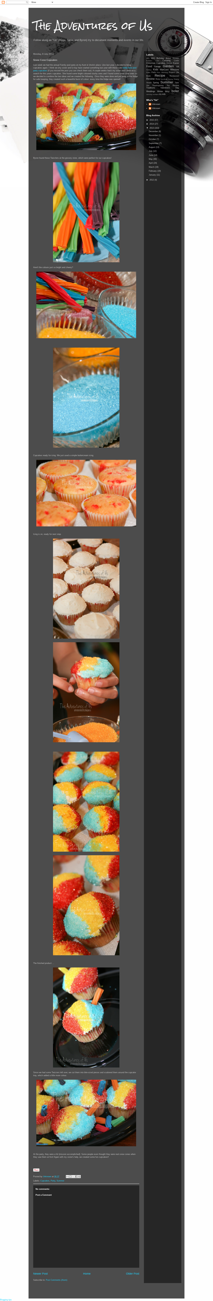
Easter (176, 63)
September (154, 143)
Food (149, 66)
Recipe (160, 75)
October (153, 139)
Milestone (174, 69)
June (151, 155)
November (154, 135)
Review (150, 79)
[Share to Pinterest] (79, 1176)
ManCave (164, 69)
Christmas (150, 63)
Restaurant (174, 76)
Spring (156, 82)
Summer (60, 1181)
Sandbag (164, 79)
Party (53, 1181)
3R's (147, 58)
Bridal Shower (172, 58)
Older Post (132, 1273)
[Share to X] (73, 1176)
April (151, 163)
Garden (168, 66)
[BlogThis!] (70, 1176)
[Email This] (67, 1176)
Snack (149, 83)
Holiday (149, 70)
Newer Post (40, 1273)
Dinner (169, 63)
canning (149, 94)
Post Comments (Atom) (56, 1280)
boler (175, 91)
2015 (152, 120)
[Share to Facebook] (76, 1176)
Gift (177, 66)
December (154, 131)
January (153, 175)
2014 (152, 124)
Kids (155, 69)
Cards (176, 61)
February (153, 171)
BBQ (153, 58)
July (151, 151)
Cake (157, 61)
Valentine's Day (169, 88)
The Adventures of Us (93, 26)
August (152, 147)
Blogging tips (6, 1299)
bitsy (167, 91)
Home (87, 1273)
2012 (152, 180)
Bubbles (149, 61)
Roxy (158, 79)
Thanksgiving (158, 85)
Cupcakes (44, 1181)
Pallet (148, 72)
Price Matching (162, 72)
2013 (152, 128)
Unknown (156, 104)
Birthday (160, 58)
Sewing (176, 79)
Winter (160, 91)
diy (160, 94)
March (152, 167)
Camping (166, 60)
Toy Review (173, 85)
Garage (157, 66)
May (151, 159)
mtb (163, 94)
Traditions (150, 88)
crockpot (155, 94)
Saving (170, 79)
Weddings (150, 91)
